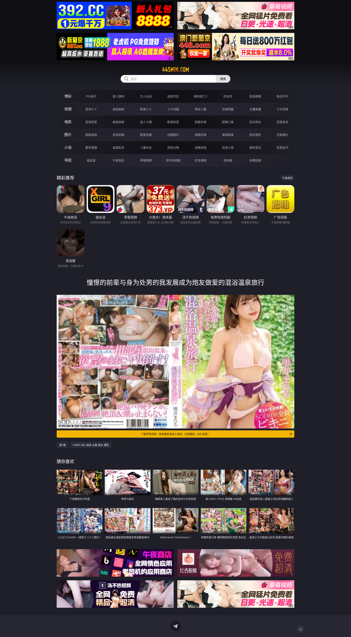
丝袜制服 (228, 109)
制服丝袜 (200, 122)
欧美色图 (146, 135)
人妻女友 (146, 148)
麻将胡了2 (200, 96)
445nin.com (175, 69)
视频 (68, 109)
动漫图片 (173, 135)
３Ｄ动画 (173, 109)
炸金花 (227, 96)
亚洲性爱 (91, 122)
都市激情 (91, 148)
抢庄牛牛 (282, 96)
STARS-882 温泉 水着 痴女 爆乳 (91, 445)
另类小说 (228, 148)
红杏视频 (200, 160)
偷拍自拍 (118, 122)
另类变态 (282, 122)
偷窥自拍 (91, 135)
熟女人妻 (200, 109)
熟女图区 (255, 135)
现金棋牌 (255, 96)
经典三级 (228, 122)
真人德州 (118, 96)
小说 (68, 147)
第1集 (62, 445)
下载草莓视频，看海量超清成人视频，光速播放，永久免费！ (175, 434)
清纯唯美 (228, 135)
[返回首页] (300, 629)
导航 (68, 160)
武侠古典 (173, 148)
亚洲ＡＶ (91, 109)
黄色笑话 (255, 148)
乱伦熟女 (255, 122)
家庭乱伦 (118, 148)
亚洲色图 (118, 135)
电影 (68, 121)
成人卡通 (146, 122)
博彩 (68, 96)
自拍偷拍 (118, 109)
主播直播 (255, 109)
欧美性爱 (173, 122)
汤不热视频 (173, 160)
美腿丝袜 (200, 135)
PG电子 (91, 96)
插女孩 (91, 160)
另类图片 (282, 135)
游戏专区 (173, 96)
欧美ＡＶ (146, 109)
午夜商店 (118, 160)
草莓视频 (146, 160)
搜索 (223, 79)
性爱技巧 (282, 148)
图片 (68, 134)
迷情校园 (200, 148)
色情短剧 (255, 160)
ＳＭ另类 (282, 109)
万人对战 (146, 96)
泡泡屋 (227, 160)
